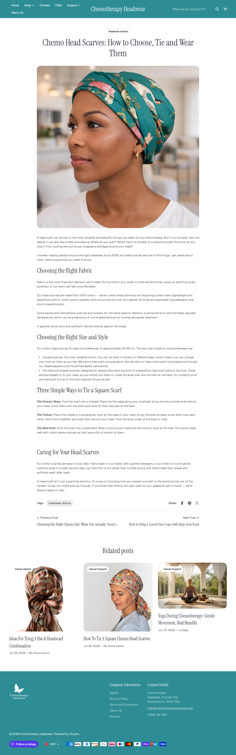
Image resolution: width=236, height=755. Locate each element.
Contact (45, 5)
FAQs (58, 5)
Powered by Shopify (66, 734)
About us (17, 12)
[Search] (217, 9)
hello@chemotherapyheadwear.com (170, 708)
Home (15, 5)
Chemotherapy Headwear (118, 9)
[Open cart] (225, 9)
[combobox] (196, 9)
